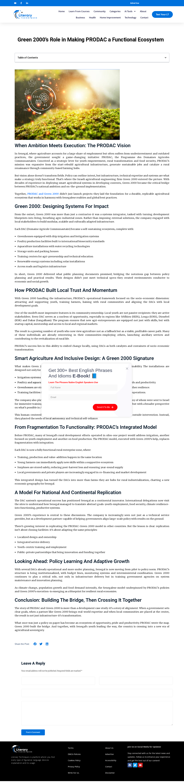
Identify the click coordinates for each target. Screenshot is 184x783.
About (143, 11)
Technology (130, 17)
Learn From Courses (79, 11)
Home (61, 11)
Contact (144, 17)
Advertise (134, 3)
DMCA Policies (74, 754)
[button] (165, 58)
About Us (109, 748)
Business (80, 17)
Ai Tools (128, 11)
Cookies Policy (74, 760)
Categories (115, 11)
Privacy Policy (74, 766)
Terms (71, 748)
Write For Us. (73, 773)
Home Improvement (110, 17)
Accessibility (111, 760)
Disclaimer (110, 773)
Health (92, 17)
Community (100, 11)
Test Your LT (162, 14)
